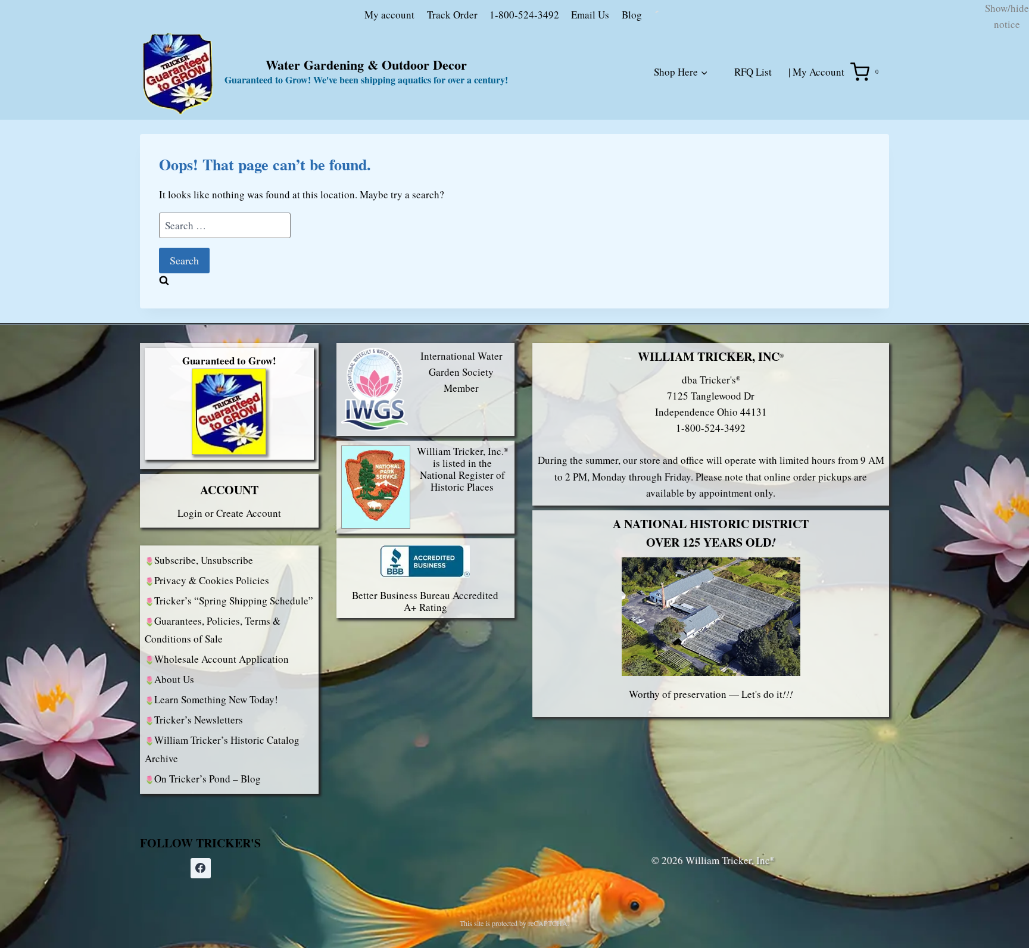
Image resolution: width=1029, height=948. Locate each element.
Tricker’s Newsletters (198, 805)
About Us (174, 764)
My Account (818, 157)
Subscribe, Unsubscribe (203, 644)
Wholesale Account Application (221, 744)
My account (327, 99)
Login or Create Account (229, 597)
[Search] (712, 102)
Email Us (528, 99)
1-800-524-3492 (462, 99)
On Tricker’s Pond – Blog (207, 863)
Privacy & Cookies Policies (211, 665)
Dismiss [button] (16, 67)
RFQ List (753, 157)
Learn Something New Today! (216, 784)
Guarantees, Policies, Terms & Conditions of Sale (212, 714)
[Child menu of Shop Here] (658, 170)
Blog (569, 99)
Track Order (389, 99)
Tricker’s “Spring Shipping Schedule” (233, 685)
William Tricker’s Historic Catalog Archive (222, 834)
